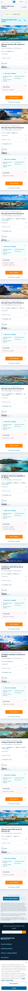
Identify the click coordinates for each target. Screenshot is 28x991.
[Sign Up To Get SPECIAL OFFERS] (24, 932)
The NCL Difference (6, 944)
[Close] (26, 962)
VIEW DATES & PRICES (14, 102)
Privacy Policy (9, 980)
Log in (21, 1)
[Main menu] (1, 2)
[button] (26, 27)
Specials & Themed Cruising (9, 953)
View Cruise (14, 97)
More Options (14, 983)
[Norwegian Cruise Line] (14, 2)
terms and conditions (8, 919)
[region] (14, 975)
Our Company (5, 957)
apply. (20, 909)
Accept (14, 988)
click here (17, 915)
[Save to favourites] (22, 27)
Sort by (8, 14)
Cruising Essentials (6, 948)
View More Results (11, 898)
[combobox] (22, 898)
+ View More (5, 220)
